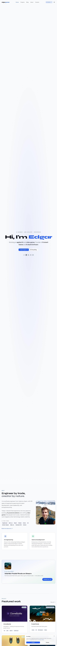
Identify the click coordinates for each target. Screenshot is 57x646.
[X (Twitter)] (28, 255)
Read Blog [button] (34, 249)
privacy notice (41, 639)
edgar (5, 2)
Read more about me (7, 528)
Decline (47, 642)
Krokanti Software (32, 244)
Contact (37, 2)
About (31, 2)
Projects (22, 2)
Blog (27, 2)
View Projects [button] (23, 249)
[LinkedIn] (26, 255)
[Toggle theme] (54, 2)
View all (52, 602)
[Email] (33, 255)
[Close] (54, 636)
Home (17, 2)
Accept (33, 642)
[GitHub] (24, 255)
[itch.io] (30, 255)
